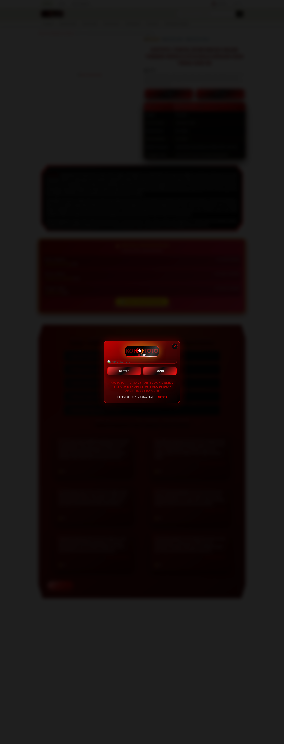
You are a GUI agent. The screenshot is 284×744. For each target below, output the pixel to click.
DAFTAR (124, 371)
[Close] (175, 346)
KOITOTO (162, 397)
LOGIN (160, 371)
